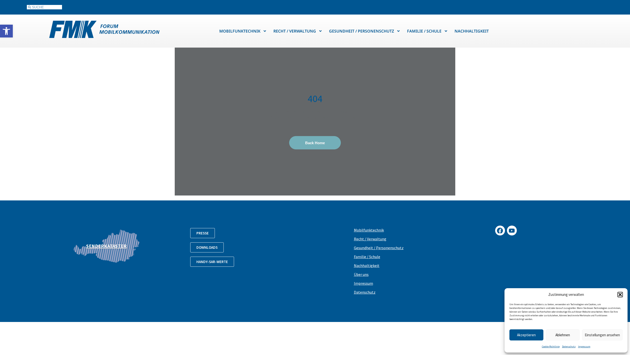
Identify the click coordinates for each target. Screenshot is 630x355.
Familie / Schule (424, 31)
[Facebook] (500, 230)
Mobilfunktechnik (239, 31)
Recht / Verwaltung (294, 31)
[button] (6, 31)
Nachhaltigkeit (472, 31)
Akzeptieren (526, 335)
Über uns (361, 274)
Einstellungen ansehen (602, 335)
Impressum (584, 346)
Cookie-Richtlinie (551, 346)
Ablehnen (562, 335)
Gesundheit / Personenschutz (361, 31)
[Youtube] (512, 230)
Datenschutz (569, 346)
